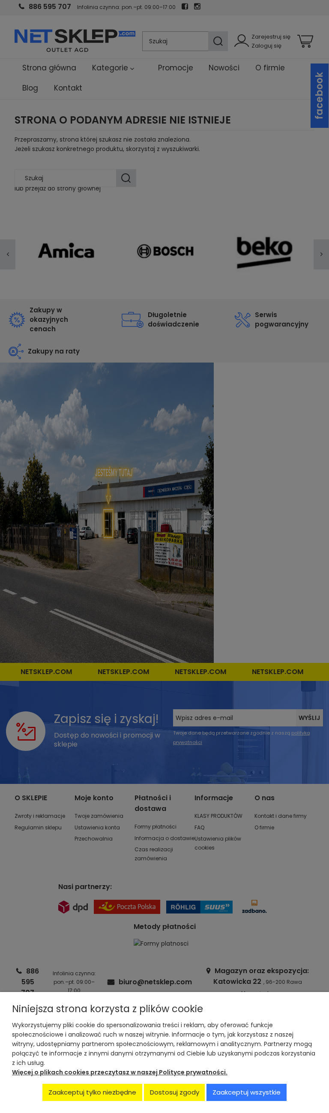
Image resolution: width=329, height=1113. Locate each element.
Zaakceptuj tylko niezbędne (92, 1092)
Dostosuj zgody (174, 1092)
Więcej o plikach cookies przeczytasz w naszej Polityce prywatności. (119, 1072)
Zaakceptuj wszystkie (246, 1092)
